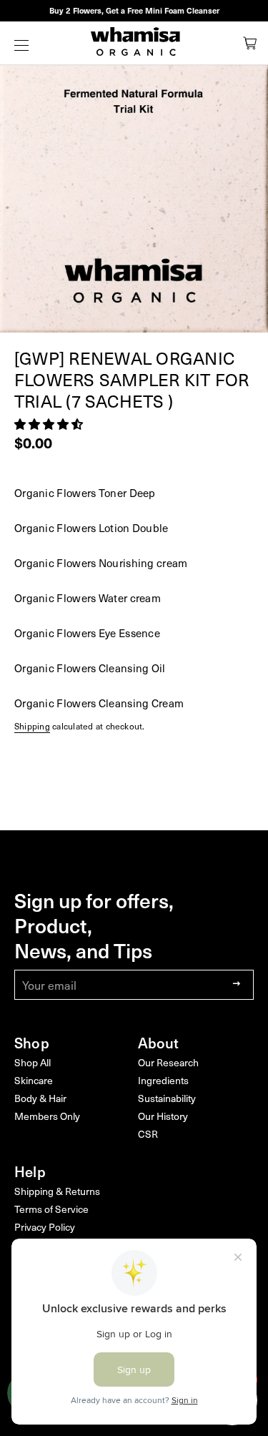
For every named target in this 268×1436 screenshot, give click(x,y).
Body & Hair (40, 1098)
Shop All (32, 1062)
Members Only (47, 1115)
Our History (163, 1115)
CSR (148, 1133)
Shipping (32, 725)
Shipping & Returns (57, 1191)
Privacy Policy (44, 1226)
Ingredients (163, 1080)
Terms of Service (51, 1208)
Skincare (33, 1080)
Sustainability (167, 1098)
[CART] (250, 43)
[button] (50, 423)
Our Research (168, 1062)
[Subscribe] (232, 984)
